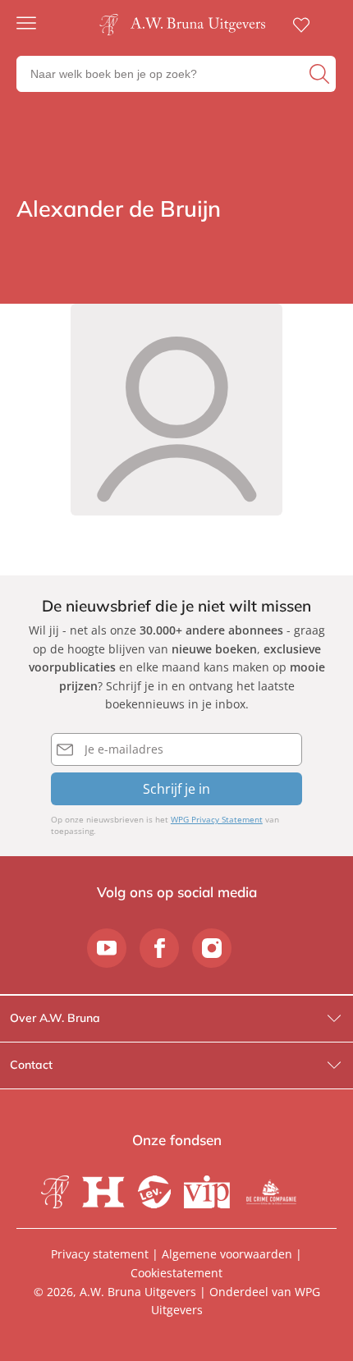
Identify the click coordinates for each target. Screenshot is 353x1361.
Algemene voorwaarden (227, 1254)
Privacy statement (100, 1254)
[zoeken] (320, 74)
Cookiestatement (176, 1273)
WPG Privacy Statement (217, 819)
